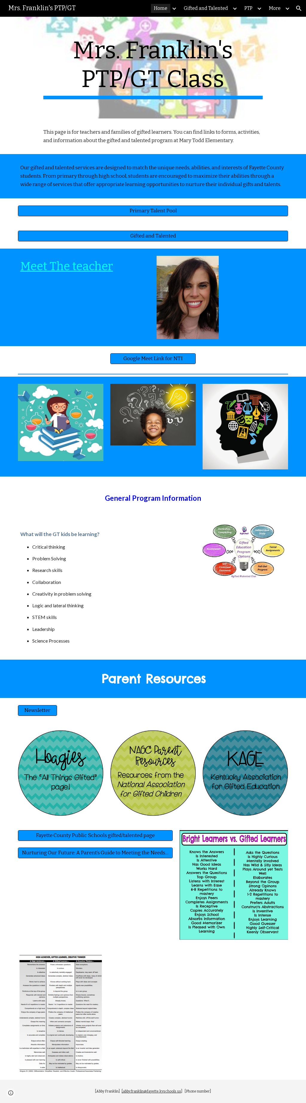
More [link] (275, 8)
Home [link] (160, 8)
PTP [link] (248, 8)
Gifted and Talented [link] (206, 8)
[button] (299, 8)
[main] (153, 68)
